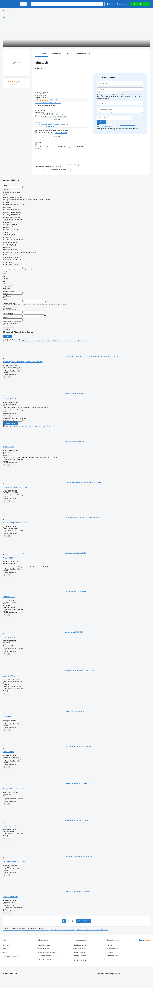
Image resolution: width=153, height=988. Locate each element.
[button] (46, 105)
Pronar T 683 (8, 558)
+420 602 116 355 (61, 116)
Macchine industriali (94, 930)
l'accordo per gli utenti (104, 126)
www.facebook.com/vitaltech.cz (45, 126)
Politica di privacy (43, 948)
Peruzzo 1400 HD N (10, 897)
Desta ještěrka (8, 752)
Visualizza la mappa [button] (73, 165)
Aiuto (4, 948)
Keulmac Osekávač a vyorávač (15, 487)
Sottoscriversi (10, 423)
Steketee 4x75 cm (10, 716)
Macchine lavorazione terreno (13, 930)
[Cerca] (32, 4)
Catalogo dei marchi (44, 959)
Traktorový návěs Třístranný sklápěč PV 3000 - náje (23, 362)
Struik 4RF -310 (9, 637)
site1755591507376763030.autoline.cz (48, 103)
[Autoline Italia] (10, 4)
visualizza (8, 329)
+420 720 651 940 (61, 133)
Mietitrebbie (104, 930)
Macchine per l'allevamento (78, 930)
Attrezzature (59, 930)
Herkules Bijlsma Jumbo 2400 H (15, 861)
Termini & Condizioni (44, 945)
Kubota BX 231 (8, 447)
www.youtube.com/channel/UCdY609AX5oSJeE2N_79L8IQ (54, 124)
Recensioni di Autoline (45, 955)
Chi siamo (6, 945)
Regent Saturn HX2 (10, 826)
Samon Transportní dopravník (14, 523)
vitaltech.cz (38, 123)
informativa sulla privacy (127, 125)
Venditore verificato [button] (41, 92)
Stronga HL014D (9, 399)
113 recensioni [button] (22, 82)
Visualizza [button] (51, 116)
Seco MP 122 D (9, 597)
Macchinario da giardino (47, 930)
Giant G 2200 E (9, 676)
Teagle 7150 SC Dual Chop (13, 789)
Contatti (5, 952)
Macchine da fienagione (31, 930)
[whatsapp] (71, 132)
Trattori (66, 930)
